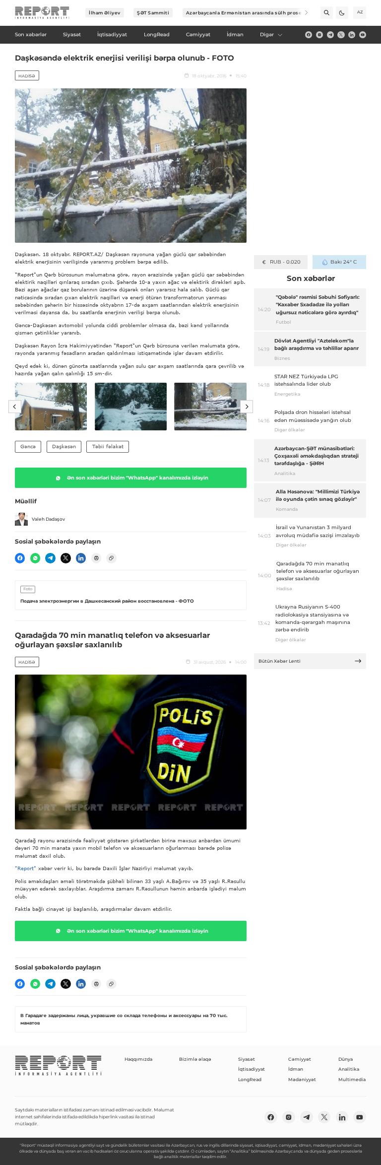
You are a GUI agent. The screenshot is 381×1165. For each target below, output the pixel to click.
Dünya (345, 1059)
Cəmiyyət (299, 1059)
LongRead (249, 1079)
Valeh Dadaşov (48, 519)
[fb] (308, 34)
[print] (96, 558)
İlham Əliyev (105, 12)
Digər (267, 34)
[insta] (319, 34)
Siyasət (246, 1059)
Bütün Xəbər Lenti (279, 661)
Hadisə (26, 75)
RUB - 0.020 (285, 262)
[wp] (35, 558)
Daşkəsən (64, 446)
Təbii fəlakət (108, 446)
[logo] (42, 12)
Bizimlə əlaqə (195, 1059)
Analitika (348, 1069)
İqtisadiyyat (251, 1069)
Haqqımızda (138, 1059)
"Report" (25, 868)
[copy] (111, 558)
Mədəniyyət (302, 1079)
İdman (295, 1069)
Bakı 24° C (343, 262)
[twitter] (340, 34)
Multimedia (352, 1079)
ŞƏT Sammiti (153, 12)
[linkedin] (351, 34)
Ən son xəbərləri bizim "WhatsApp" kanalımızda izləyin (137, 478)
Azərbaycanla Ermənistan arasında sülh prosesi (246, 12)
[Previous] (14, 406)
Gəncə (28, 446)
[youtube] (362, 34)
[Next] (302, 12)
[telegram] (330, 34)
